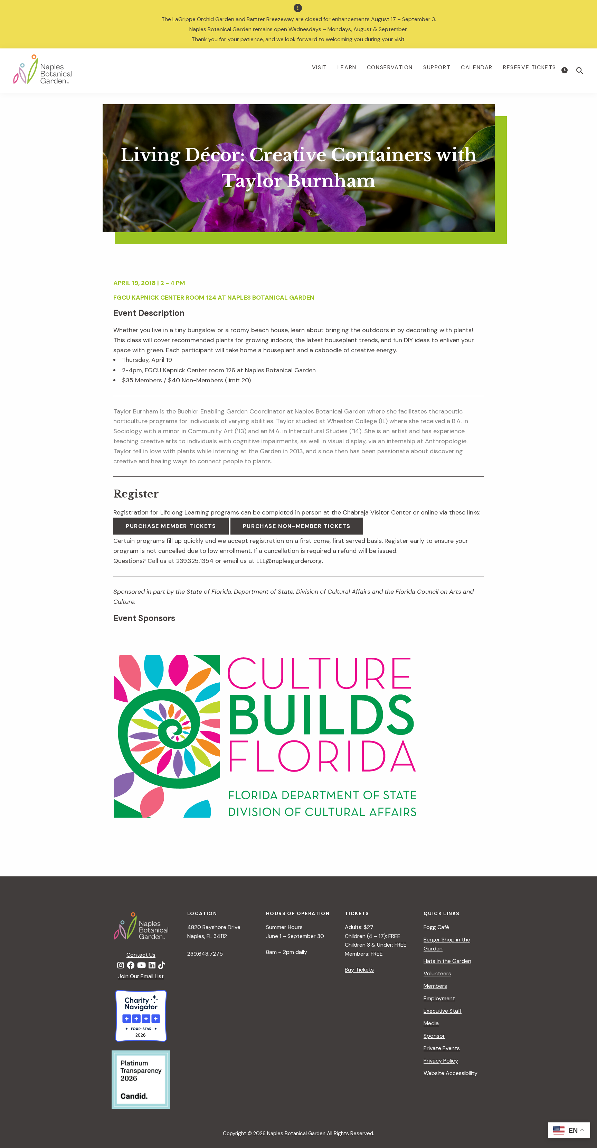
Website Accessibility (450, 1073)
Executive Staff (443, 1010)
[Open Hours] (565, 70)
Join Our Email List (141, 976)
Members (435, 986)
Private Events (442, 1048)
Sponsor (434, 1035)
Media (431, 1023)
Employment (439, 998)
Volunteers (437, 973)
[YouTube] (141, 965)
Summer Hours (284, 927)
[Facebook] (130, 965)
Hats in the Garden (447, 961)
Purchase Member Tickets (171, 526)
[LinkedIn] (152, 965)
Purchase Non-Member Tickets (297, 526)
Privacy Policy (441, 1060)
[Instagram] (120, 965)
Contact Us (140, 954)
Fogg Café (436, 927)
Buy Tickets (359, 969)
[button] (580, 70)
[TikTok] (161, 965)
